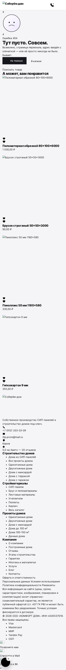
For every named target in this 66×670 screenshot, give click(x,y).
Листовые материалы (22, 494)
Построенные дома (20, 547)
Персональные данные (16, 581)
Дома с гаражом (19, 479)
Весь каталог (16, 509)
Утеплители (16, 498)
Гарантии (14, 558)
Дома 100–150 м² (19, 532)
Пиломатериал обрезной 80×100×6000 (30, 146)
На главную (16, 60)
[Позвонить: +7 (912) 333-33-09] (52, 5)
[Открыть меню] (60, 5)
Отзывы (13, 550)
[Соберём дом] (33, 406)
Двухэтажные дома (20, 468)
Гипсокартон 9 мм (15, 385)
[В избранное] (4, 140)
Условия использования (45, 581)
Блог (11, 569)
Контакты (14, 573)
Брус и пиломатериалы (23, 490)
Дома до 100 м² (18, 528)
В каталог (36, 61)
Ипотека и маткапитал (22, 562)
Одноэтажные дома (21, 464)
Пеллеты (14, 502)
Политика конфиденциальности (21, 585)
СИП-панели (16, 486)
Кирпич (13, 506)
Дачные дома (17, 536)
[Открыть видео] (5, 662)
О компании (16, 543)
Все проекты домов (21, 460)
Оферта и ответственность (18, 577)
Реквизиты (48, 585)
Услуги (13, 566)
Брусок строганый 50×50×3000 (25, 225)
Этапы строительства (22, 554)
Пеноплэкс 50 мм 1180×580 (21, 305)
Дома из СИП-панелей (22, 456)
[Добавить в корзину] (4, 152)
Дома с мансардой (20, 472)
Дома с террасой (19, 476)
